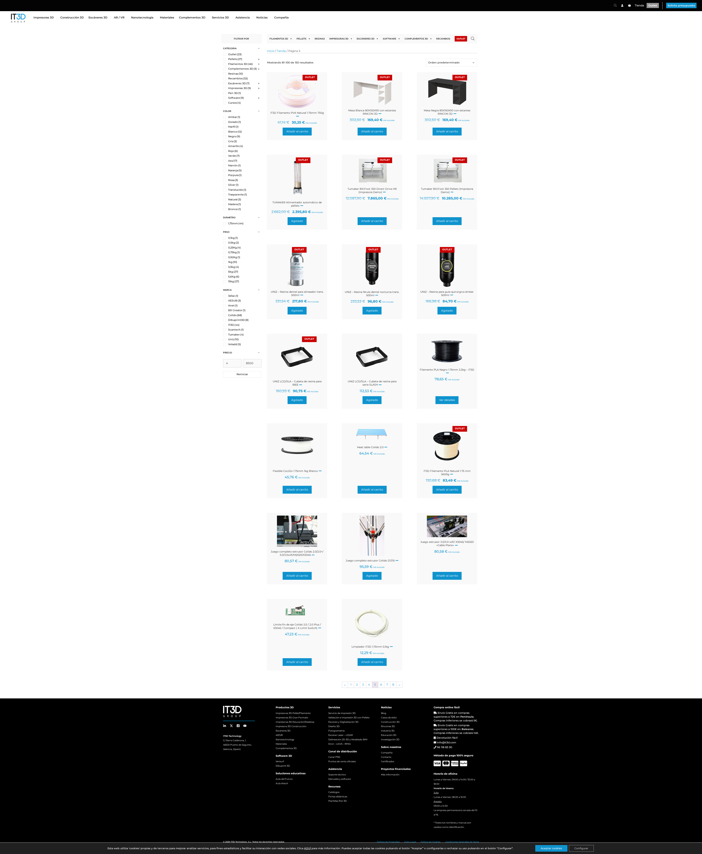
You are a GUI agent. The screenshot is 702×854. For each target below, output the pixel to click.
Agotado (297, 221)
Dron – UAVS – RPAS (339, 743)
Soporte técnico (337, 774)
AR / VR (119, 17)
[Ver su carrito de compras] (629, 5)
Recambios (443, 38)
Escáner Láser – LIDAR (340, 735)
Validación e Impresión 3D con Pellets (348, 717)
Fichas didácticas (337, 796)
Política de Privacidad (388, 841)
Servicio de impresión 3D (342, 713)
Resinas (320, 38)
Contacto (386, 757)
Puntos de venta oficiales (342, 761)
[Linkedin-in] (224, 725)
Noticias (262, 17)
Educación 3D (388, 735)
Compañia (281, 17)
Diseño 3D (334, 726)
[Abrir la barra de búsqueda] (615, 5)
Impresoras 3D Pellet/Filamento (293, 713)
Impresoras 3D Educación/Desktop (295, 722)
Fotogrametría (336, 730)
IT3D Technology (239, 841)
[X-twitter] (231, 725)
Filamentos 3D (278, 38)
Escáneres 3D (97, 17)
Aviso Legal (410, 841)
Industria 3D (388, 730)
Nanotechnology (285, 739)
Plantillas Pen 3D (337, 801)
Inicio (270, 51)
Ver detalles (447, 400)
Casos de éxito (389, 717)
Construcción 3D (72, 17)
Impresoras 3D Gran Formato (292, 717)
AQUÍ (307, 848)
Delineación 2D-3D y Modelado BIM (347, 739)
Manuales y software (339, 779)
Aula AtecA (282, 783)
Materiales (167, 17)
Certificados (387, 761)
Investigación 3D (390, 739)
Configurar (581, 848)
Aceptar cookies (551, 848)
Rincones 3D (388, 726)
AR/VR (279, 735)
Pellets (301, 38)
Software (389, 38)
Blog (383, 713)
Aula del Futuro (284, 779)
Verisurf (280, 761)
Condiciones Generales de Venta (462, 841)
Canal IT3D (334, 757)
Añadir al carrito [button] (297, 131)
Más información (390, 774)
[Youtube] (244, 725)
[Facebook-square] (238, 725)
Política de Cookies (430, 841)
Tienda (639, 5)
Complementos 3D (192, 17)
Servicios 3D (220, 17)
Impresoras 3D (43, 17)
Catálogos (333, 792)
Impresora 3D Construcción (291, 726)
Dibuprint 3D (283, 765)
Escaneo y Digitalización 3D (343, 722)
